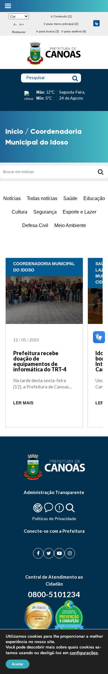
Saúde (70, 198)
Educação (94, 198)
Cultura (19, 211)
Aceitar (17, 664)
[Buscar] (100, 172)
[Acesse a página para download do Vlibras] (96, 24)
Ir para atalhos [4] (74, 31)
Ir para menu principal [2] (61, 23)
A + (22, 24)
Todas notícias (42, 198)
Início (14, 131)
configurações (84, 652)
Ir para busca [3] (47, 31)
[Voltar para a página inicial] (54, 64)
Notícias (12, 198)
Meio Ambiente (70, 225)
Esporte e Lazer (79, 211)
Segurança (45, 211)
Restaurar (19, 32)
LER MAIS (23, 403)
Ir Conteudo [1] (61, 16)
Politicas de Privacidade (54, 518)
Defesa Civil (35, 225)
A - (15, 24)
